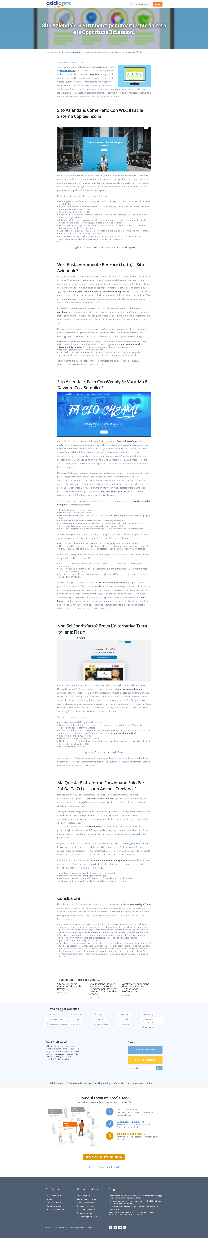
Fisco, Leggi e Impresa (58, 1024)
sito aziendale (67, 70)
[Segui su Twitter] (115, 1227)
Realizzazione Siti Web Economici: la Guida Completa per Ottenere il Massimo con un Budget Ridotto (103, 989)
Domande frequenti (85, 1206)
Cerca (157, 4)
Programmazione (56, 1019)
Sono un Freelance (145, 1059)
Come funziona (87, 1189)
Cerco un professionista (87, 1195)
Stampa (49, 1199)
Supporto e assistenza (148, 1020)
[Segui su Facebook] (110, 1227)
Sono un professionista (86, 1202)
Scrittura (76, 1019)
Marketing (124, 1019)
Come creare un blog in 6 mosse (110, 752)
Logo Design (125, 1014)
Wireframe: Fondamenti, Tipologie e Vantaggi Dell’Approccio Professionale (136, 987)
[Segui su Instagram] (124, 1227)
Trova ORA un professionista (104, 1156)
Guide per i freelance (86, 1209)
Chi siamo (50, 1195)
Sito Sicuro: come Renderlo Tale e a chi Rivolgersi (69, 986)
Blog (112, 1189)
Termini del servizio (54, 1202)
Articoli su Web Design (74, 62)
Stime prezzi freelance (86, 1199)
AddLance (100, 1083)
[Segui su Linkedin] (120, 1227)
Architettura (149, 1027)
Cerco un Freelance (145, 1049)
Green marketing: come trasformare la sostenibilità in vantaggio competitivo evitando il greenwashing (135, 1196)
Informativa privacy (54, 1206)
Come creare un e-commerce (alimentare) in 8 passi (110, 247)
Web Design (149, 1014)
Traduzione (101, 1019)
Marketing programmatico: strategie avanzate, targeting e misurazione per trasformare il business (133, 1213)
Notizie (52, 1014)
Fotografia (124, 1024)
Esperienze (77, 1014)
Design (99, 1014)
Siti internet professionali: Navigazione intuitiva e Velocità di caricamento (133, 1207)
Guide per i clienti (84, 1213)
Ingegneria (77, 1024)
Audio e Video (102, 1024)
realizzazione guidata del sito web (132, 843)
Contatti (58, 1195)
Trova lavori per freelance (88, 1216)
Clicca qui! (114, 1167)
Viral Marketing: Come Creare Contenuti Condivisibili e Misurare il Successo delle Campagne (135, 1202)
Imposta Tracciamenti (55, 1209)
